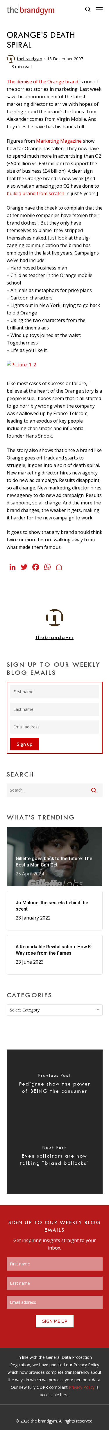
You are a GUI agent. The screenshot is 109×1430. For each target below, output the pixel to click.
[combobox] (55, 1010)
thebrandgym (29, 58)
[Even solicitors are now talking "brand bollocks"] (55, 1158)
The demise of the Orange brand (42, 81)
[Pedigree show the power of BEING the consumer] (55, 1086)
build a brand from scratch (35, 193)
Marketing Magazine (59, 141)
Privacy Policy (81, 1387)
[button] (99, 9)
